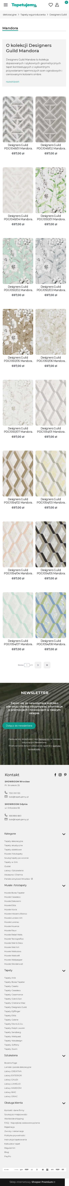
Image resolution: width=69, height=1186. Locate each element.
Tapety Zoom (10, 1049)
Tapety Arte (10, 978)
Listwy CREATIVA (13, 1071)
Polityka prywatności (14, 1135)
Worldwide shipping (14, 1118)
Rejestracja (9, 1127)
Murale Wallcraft (12, 955)
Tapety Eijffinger (12, 1011)
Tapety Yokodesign (13, 1040)
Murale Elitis (10, 905)
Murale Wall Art (11, 947)
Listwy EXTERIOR (13, 1075)
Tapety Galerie (11, 1019)
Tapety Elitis (10, 1015)
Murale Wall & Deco (13, 943)
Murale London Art (13, 918)
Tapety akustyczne (13, 845)
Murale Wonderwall (13, 964)
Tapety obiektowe (13, 849)
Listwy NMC (10, 1092)
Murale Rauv (10, 930)
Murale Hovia (10, 909)
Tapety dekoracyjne (13, 841)
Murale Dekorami (12, 901)
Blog (6, 1152)
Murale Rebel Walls (13, 934)
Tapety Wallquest (12, 1036)
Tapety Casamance (13, 994)
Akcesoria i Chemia (13, 874)
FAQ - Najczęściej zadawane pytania (22, 1123)
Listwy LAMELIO (12, 1084)
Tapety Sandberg (12, 1032)
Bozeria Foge (10, 1063)
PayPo (7, 1156)
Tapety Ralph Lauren (14, 1028)
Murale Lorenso (11, 922)
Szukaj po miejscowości (15, 1114)
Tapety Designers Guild (15, 1007)
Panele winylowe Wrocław (17, 879)
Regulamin (44, 739)
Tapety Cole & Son (13, 998)
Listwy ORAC (11, 1096)
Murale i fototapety (13, 853)
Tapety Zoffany (11, 1045)
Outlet (7, 866)
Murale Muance (11, 926)
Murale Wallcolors (12, 951)
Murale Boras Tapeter (14, 892)
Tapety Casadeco (12, 990)
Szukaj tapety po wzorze (16, 858)
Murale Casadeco (12, 897)
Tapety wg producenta (33, 14)
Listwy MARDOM (12, 1088)
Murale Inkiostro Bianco (15, 913)
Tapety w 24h (11, 862)
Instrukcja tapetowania (15, 1139)
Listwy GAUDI (11, 1079)
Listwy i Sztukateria (13, 870)
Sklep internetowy (31, 1181)
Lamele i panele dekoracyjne (17, 1067)
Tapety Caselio (11, 986)
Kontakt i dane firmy (14, 1110)
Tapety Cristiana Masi (14, 1003)
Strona (20, 665)
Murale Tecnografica (13, 939)
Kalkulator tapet (12, 1143)
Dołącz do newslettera (19, 725)
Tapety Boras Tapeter (14, 982)
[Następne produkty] (38, 665)
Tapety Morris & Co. (13, 1024)
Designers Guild (58, 14)
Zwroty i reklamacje (14, 1131)
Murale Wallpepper (13, 959)
